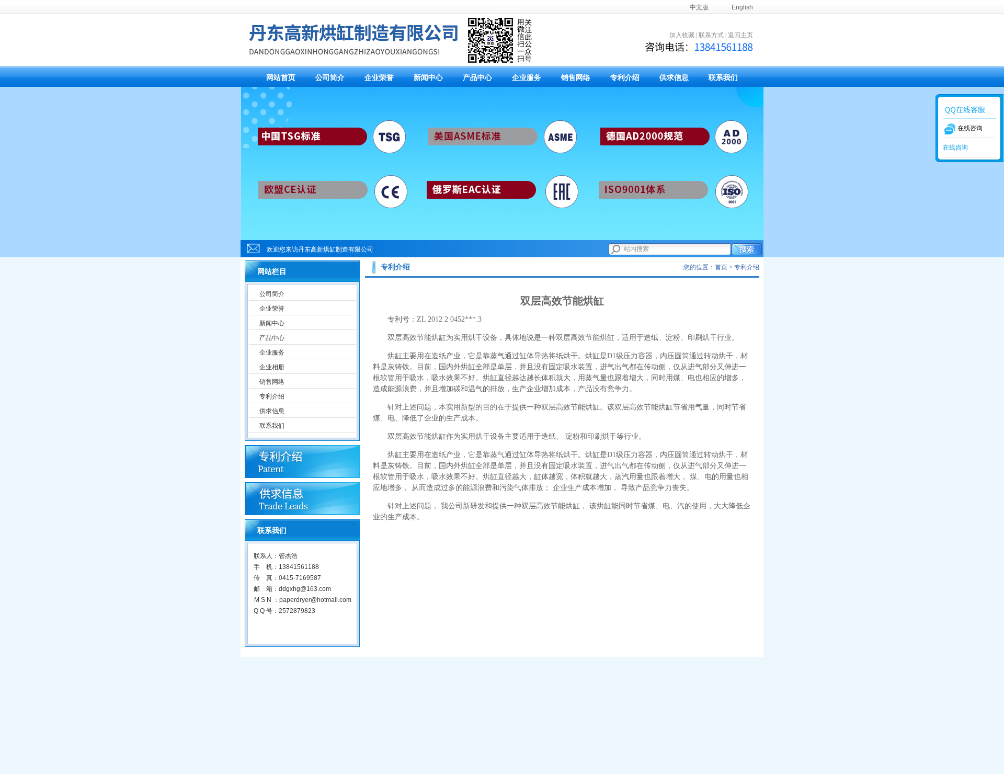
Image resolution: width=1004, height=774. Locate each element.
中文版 (699, 7)
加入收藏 (681, 35)
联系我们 (723, 78)
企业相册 (271, 367)
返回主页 (740, 35)
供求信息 (674, 78)
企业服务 (526, 78)
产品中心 (477, 78)
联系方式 (711, 35)
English (742, 7)
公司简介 (330, 78)
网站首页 (280, 78)
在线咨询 (955, 147)
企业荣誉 (379, 78)
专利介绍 (625, 78)
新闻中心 (428, 78)
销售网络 (575, 78)
